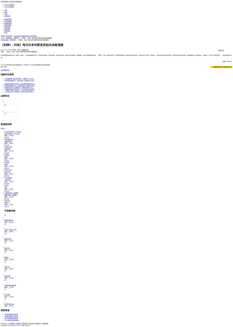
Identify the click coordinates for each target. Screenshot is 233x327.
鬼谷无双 (17, 36)
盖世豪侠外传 (24, 36)
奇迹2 (6, 164)
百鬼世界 (7, 276)
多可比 (6, 202)
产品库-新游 (4, 40)
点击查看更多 (5, 70)
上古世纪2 (7, 179)
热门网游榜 (8, 21)
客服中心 (38, 323)
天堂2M (6, 267)
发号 (5, 33)
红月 (5, 187)
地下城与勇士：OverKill (12, 133)
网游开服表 (8, 25)
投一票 (6, 137)
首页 (5, 10)
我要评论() (25, 50)
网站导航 (45, 323)
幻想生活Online (9, 304)
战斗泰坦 (7, 295)
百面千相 (7, 149)
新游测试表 (8, 23)
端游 (5, 12)
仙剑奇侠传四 (8, 220)
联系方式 (32, 323)
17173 (2, 38)
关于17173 (4, 323)
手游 (5, 14)
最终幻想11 (8, 239)
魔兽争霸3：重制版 (10, 195)
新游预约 (7, 31)
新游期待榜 (8, 19)
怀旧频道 (7, 27)
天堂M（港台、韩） (10, 229)
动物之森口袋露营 (10, 285)
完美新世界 (8, 141)
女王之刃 (7, 172)
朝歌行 (6, 257)
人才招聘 (11, 323)
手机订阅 (221, 50)
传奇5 (6, 156)
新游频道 (9, 38)
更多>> (3, 128)
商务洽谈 (25, 323)
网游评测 (7, 29)
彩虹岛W (7, 248)
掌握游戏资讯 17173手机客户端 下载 (222, 67)
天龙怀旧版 (33, 36)
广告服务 (18, 323)
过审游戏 (7, 16)
